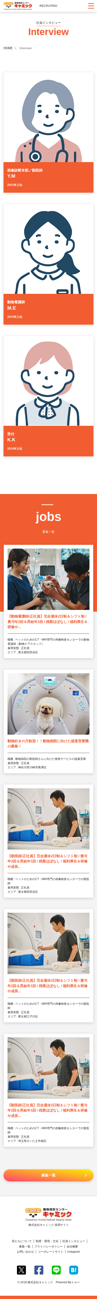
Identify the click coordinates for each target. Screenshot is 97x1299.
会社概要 (72, 1246)
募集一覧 (24, 1246)
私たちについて (22, 1241)
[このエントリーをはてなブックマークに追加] (73, 1270)
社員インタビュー (73, 1241)
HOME (8, 48)
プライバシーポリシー (48, 1246)
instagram (73, 1251)
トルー (75, 1282)
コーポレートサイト (50, 1251)
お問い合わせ (25, 1251)
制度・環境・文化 (47, 1241)
